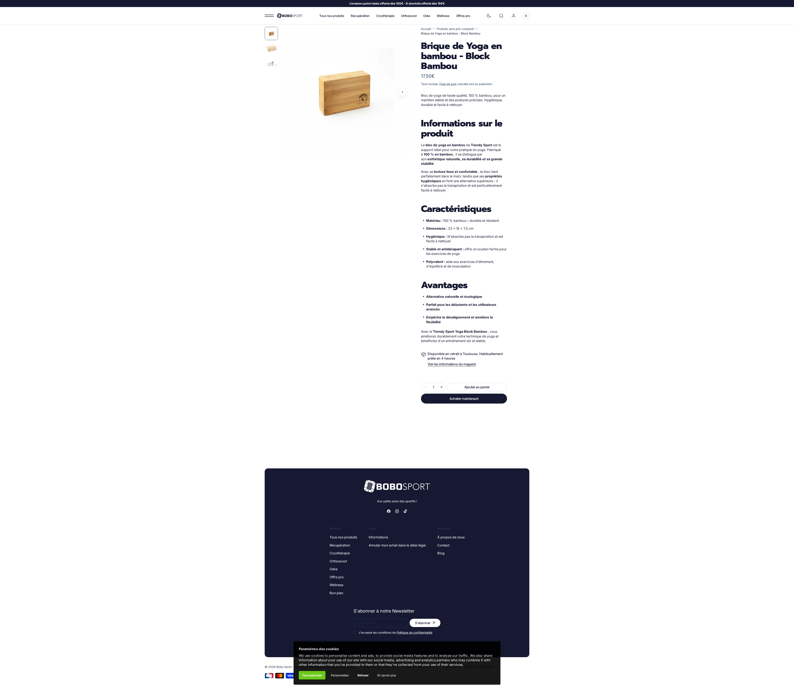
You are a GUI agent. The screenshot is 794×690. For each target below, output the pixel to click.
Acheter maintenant (464, 399)
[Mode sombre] (488, 15)
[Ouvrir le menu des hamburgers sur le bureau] (269, 15)
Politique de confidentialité (414, 632)
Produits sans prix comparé (455, 29)
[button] (501, 15)
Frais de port (448, 84)
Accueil (426, 29)
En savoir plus (386, 675)
